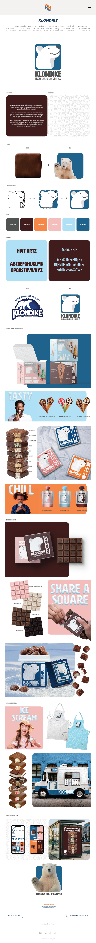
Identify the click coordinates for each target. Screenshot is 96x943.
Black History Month (79, 915)
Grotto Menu (14, 915)
